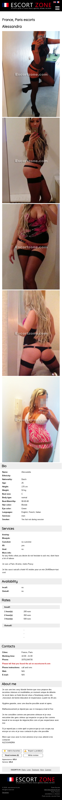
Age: (4, 483)
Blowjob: (6, 538)
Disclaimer (5, 792)
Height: (5, 487)
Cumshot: (6, 542)
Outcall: (5, 591)
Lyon (29, 770)
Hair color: (7, 505)
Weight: (5, 490)
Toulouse (35, 770)
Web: (4, 671)
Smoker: (6, 519)
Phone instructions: (11, 667)
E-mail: (5, 675)
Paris (24, 770)
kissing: (5, 535)
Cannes (48, 770)
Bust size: (6, 494)
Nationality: (7, 479)
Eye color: (6, 508)
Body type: (7, 497)
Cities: (5, 652)
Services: (6, 516)
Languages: (7, 512)
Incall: (5, 587)
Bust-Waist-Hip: (9, 501)
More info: (6, 553)
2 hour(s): (8, 615)
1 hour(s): (8, 611)
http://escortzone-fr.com (52, 789)
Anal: (4, 549)
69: (3, 545)
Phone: (5, 660)
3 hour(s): (8, 619)
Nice (42, 770)
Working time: (8, 656)
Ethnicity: (6, 476)
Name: (5, 472)
